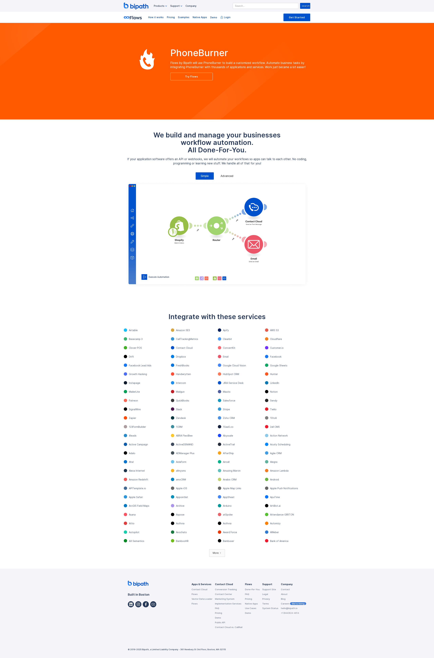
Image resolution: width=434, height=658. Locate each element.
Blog (283, 599)
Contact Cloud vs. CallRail (228, 627)
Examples (183, 17)
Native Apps (200, 17)
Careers (292, 603)
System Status (270, 608)
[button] (161, 6)
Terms (265, 603)
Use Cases (250, 608)
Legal (265, 594)
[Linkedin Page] (131, 604)
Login (227, 17)
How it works (156, 17)
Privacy (266, 599)
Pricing (171, 17)
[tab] (205, 176)
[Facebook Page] (146, 604)
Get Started (297, 17)
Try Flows (191, 76)
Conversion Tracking (226, 589)
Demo (213, 17)
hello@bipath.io (289, 608)
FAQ (217, 608)
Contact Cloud (199, 589)
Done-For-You (252, 589)
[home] (136, 5)
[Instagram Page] (138, 604)
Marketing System (224, 599)
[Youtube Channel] (153, 604)
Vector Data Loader (202, 599)
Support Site (269, 589)
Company (190, 5)
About (284, 594)
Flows (195, 594)
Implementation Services (228, 603)
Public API (220, 622)
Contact (285, 589)
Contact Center (223, 594)
